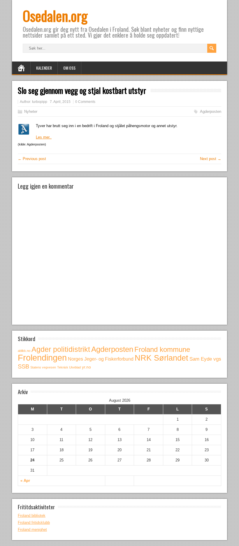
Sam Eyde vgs (205, 359)
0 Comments (85, 102)
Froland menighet (32, 529)
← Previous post (32, 159)
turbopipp (39, 102)
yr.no (86, 367)
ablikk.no (24, 350)
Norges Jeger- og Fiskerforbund (100, 358)
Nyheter (30, 111)
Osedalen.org (55, 15)
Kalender (44, 68)
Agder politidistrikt (60, 349)
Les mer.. (44, 137)
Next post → (210, 159)
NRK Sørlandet (161, 358)
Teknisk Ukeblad (69, 367)
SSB (23, 366)
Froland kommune (162, 349)
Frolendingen (42, 357)
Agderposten (210, 111)
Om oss (69, 68)
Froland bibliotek (31, 515)
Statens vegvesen (43, 367)
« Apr (25, 480)
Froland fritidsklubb (34, 522)
